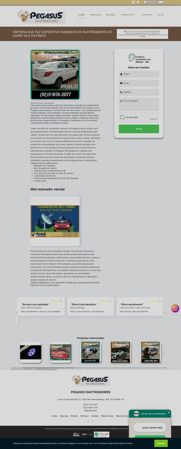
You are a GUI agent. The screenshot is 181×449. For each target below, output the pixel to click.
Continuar (161, 443)
